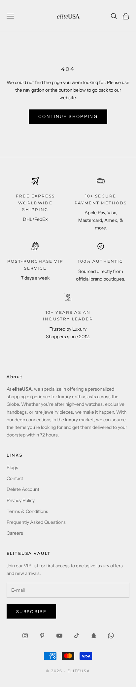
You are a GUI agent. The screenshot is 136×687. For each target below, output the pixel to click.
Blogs (12, 467)
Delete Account (23, 489)
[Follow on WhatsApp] (111, 635)
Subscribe (31, 611)
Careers (15, 533)
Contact (15, 478)
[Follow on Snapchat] (93, 635)
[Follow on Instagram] (25, 635)
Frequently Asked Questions (36, 522)
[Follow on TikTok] (76, 635)
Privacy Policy (21, 500)
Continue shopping (68, 116)
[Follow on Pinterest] (42, 635)
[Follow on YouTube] (59, 635)
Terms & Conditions (27, 511)
